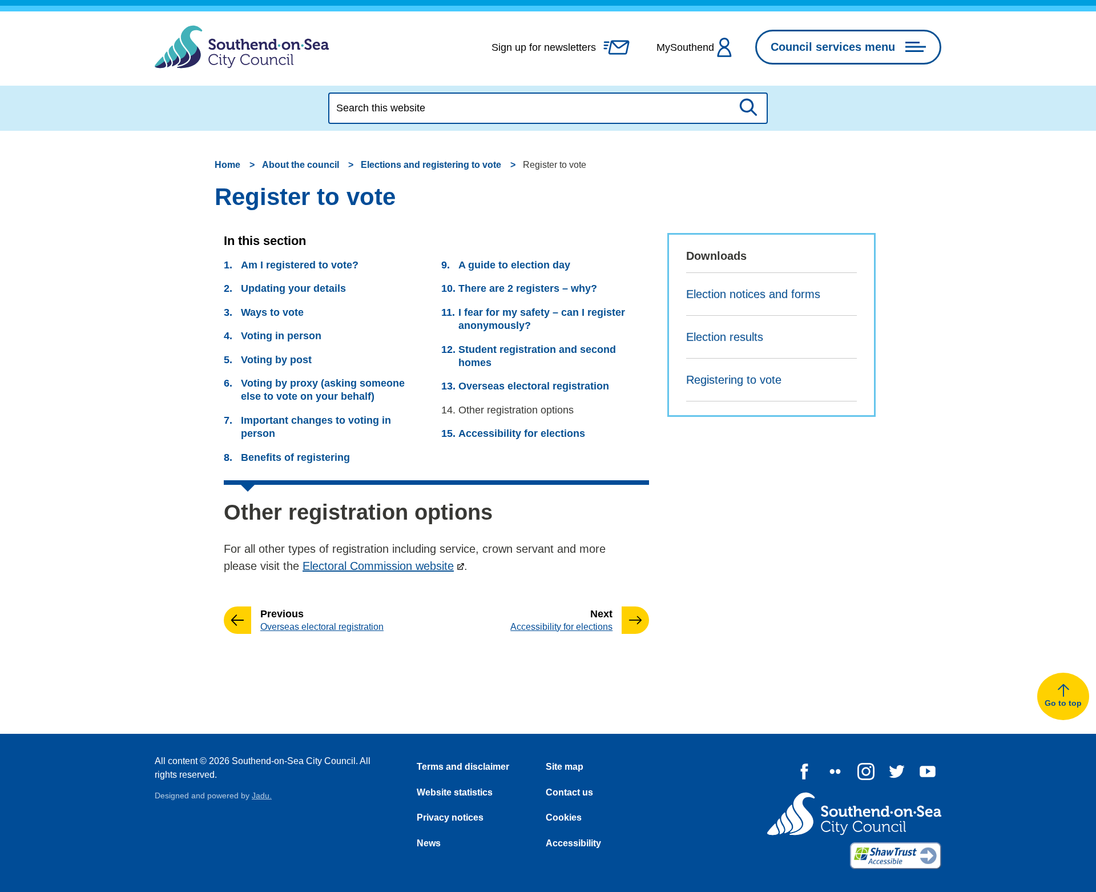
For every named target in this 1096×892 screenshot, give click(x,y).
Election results (724, 337)
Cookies (564, 817)
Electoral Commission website (378, 566)
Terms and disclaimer (463, 767)
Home (227, 165)
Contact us (569, 792)
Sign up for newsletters (543, 47)
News (429, 843)
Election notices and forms (753, 294)
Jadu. (262, 795)
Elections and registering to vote (431, 165)
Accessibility (573, 843)
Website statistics (455, 792)
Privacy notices (450, 817)
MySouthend (685, 47)
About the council (300, 165)
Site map (564, 767)
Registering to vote (733, 379)
